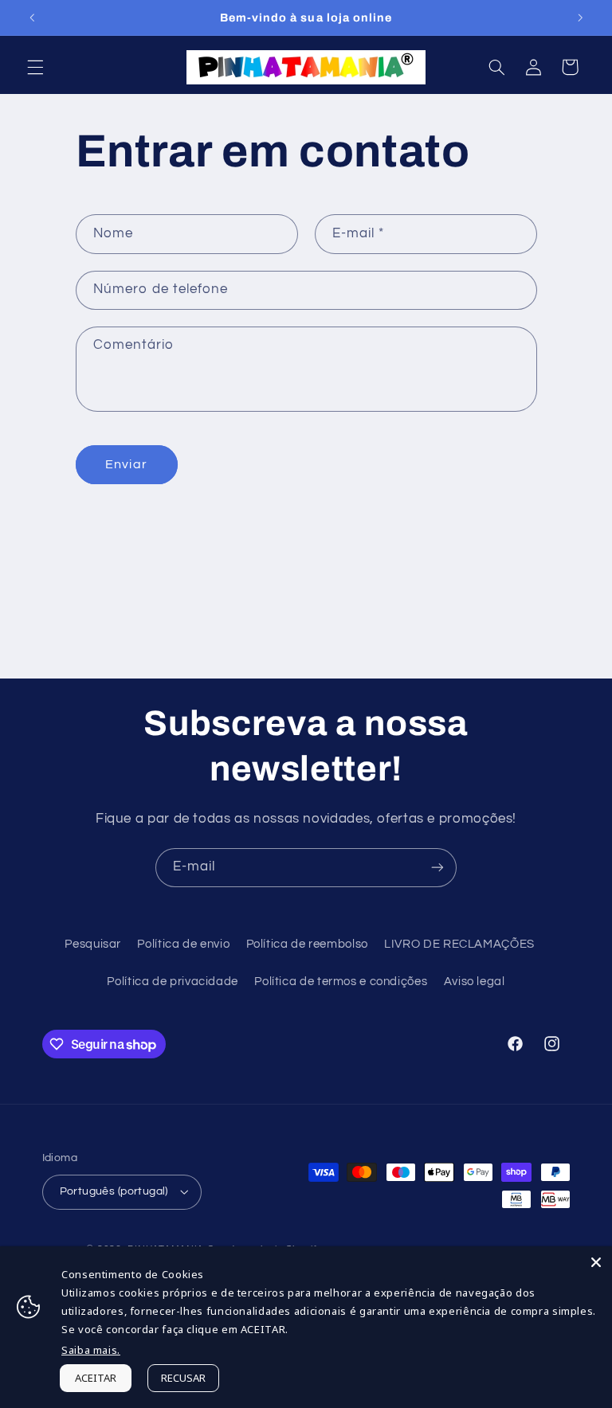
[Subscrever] (437, 867)
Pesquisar (93, 944)
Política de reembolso (307, 944)
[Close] (596, 1262)
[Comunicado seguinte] (580, 17)
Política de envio (183, 944)
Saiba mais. (90, 1350)
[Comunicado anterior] (31, 17)
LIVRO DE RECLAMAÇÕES (459, 944)
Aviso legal (474, 982)
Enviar (126, 464)
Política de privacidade (172, 982)
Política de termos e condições (340, 982)
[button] (35, 67)
